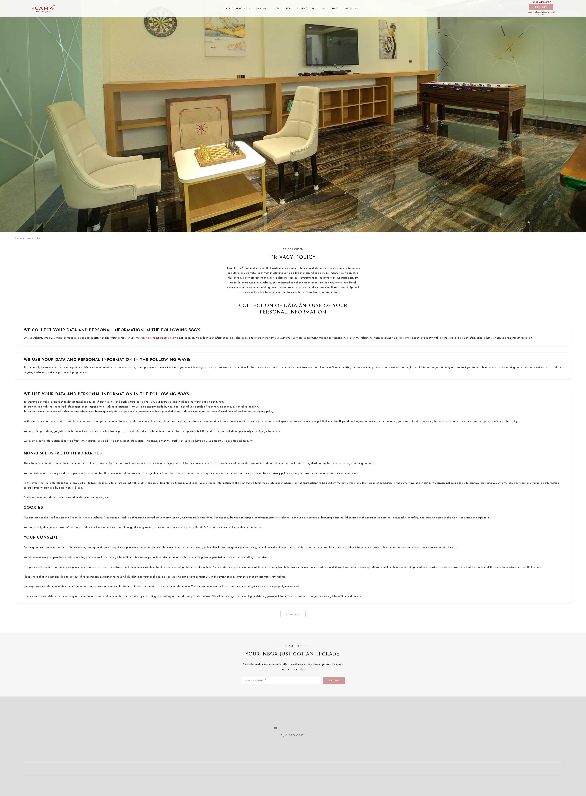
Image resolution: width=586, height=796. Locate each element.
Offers (275, 8)
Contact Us (351, 8)
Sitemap (260, 782)
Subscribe (334, 681)
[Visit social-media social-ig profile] (284, 755)
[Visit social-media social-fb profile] (275, 755)
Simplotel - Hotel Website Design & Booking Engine (300, 782)
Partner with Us (326, 767)
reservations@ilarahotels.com (541, 13)
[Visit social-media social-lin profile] (302, 755)
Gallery (335, 8)
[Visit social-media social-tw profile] (293, 755)
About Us (261, 8)
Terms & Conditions (392, 767)
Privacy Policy (366, 767)
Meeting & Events (306, 8)
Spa (323, 8)
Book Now (541, 7)
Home (18, 238)
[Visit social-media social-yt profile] (311, 755)
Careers (347, 767)
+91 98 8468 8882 (541, 2)
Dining (288, 8)
